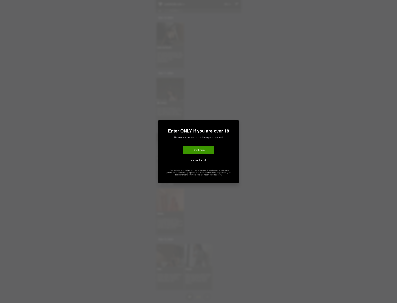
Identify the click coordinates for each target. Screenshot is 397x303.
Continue (198, 150)
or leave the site (198, 160)
